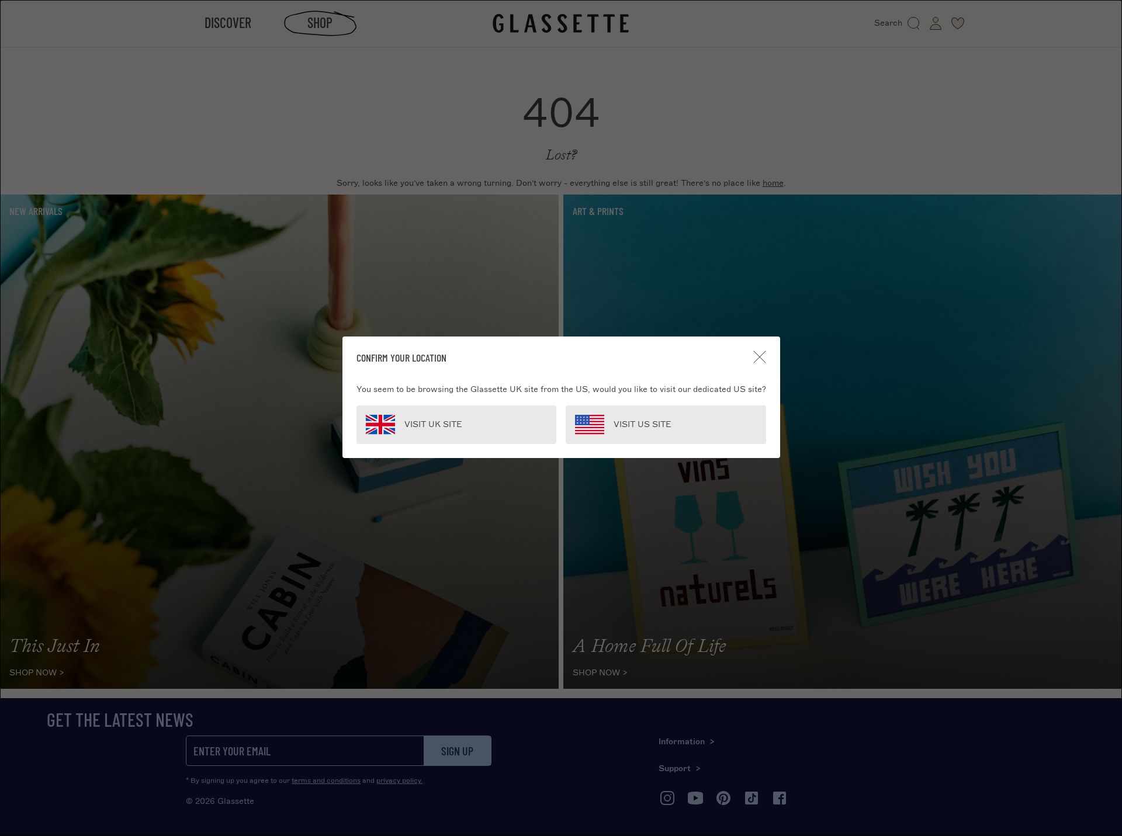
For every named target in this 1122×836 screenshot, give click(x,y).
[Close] (759, 357)
